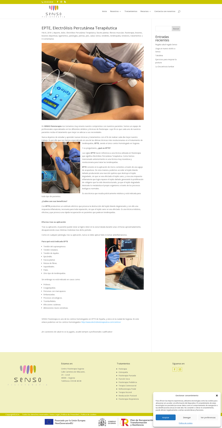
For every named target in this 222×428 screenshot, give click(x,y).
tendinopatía (115, 36)
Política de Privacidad (70, 414)
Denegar (187, 417)
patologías (73, 36)
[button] (217, 395)
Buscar (176, 28)
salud (92, 36)
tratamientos (136, 36)
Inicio (104, 11)
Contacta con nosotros (164, 11)
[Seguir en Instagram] (180, 369)
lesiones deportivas (50, 36)
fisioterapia (129, 32)
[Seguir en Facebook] (174, 369)
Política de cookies (185, 423)
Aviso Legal (55, 414)
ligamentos (63, 36)
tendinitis (105, 36)
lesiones (138, 32)
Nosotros (114, 11)
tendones (126, 36)
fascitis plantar (103, 32)
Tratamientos (130, 11)
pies (87, 36)
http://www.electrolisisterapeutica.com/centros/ (101, 322)
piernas (82, 36)
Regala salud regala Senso (166, 44)
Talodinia (159, 55)
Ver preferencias (208, 417)
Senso (98, 36)
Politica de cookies (88, 414)
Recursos (145, 11)
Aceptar (165, 417)
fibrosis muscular (117, 32)
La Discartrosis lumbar (164, 66)
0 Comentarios (48, 39)
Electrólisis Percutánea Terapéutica (81, 32)
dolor (63, 32)
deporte (56, 32)
